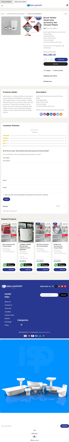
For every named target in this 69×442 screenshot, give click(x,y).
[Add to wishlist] (15, 223)
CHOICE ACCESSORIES (24, 257)
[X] (47, 114)
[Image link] (12, 286)
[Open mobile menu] (2, 5)
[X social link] (56, 286)
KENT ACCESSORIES (34, 13)
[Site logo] (34, 5)
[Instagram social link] (59, 286)
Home (3, 13)
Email (5, 187)
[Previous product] (64, 14)
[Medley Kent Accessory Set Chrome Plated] (60, 232)
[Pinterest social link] (65, 286)
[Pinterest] (54, 114)
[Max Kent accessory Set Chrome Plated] (43, 232)
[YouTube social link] (62, 286)
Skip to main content (20, 1)
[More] (60, 114)
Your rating (6, 157)
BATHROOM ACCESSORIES (16, 13)
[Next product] (67, 14)
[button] (43, 269)
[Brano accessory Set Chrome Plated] (9, 232)
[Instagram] (44, 114)
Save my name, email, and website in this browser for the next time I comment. (26, 194)
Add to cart (61, 59)
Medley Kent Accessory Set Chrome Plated (58, 246)
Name (5, 180)
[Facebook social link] (53, 286)
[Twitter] (57, 114)
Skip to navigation (6, 1)
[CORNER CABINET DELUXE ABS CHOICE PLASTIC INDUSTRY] (26, 232)
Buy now (55, 64)
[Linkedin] (51, 114)
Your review (6, 160)
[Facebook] (41, 114)
